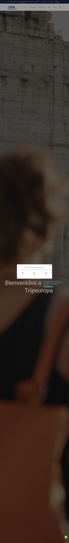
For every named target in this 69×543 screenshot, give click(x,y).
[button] (50, 265)
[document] (34, 271)
